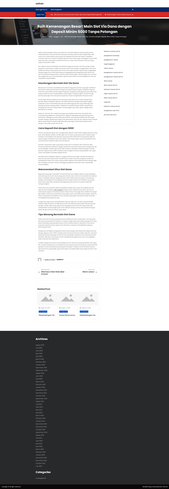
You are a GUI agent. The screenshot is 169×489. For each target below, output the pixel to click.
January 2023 (40, 455)
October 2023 (40, 430)
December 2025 (41, 368)
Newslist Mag (147, 487)
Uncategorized (43, 311)
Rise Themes (163, 487)
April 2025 (39, 379)
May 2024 (39, 410)
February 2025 (41, 384)
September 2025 (41, 370)
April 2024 (39, 413)
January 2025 (40, 387)
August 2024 (40, 401)
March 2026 (40, 359)
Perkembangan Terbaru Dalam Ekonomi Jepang (115, 14)
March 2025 (40, 382)
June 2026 (39, 351)
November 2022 (41, 461)
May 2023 (39, 444)
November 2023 (41, 427)
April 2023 (39, 446)
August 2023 (40, 435)
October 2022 (40, 463)
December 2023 (41, 424)
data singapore (56, 9)
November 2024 (41, 393)
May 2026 (39, 353)
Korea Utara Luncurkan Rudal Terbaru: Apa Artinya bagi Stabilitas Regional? (73, 14)
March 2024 (40, 415)
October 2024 (40, 396)
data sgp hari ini (41, 9)
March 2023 (40, 449)
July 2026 (39, 348)
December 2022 (41, 458)
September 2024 (41, 399)
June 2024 (39, 407)
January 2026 (40, 365)
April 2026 (39, 356)
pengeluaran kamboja (111, 56)
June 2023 (39, 441)
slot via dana (58, 190)
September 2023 (41, 432)
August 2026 (40, 345)
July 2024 (39, 404)
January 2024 (40, 421)
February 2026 (41, 362)
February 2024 (41, 418)
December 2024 (41, 390)
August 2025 (40, 373)
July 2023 (39, 438)
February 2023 (41, 452)
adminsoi (60, 260)
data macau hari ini (110, 98)
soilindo (40, 3)
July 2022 (39, 466)
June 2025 (39, 376)
